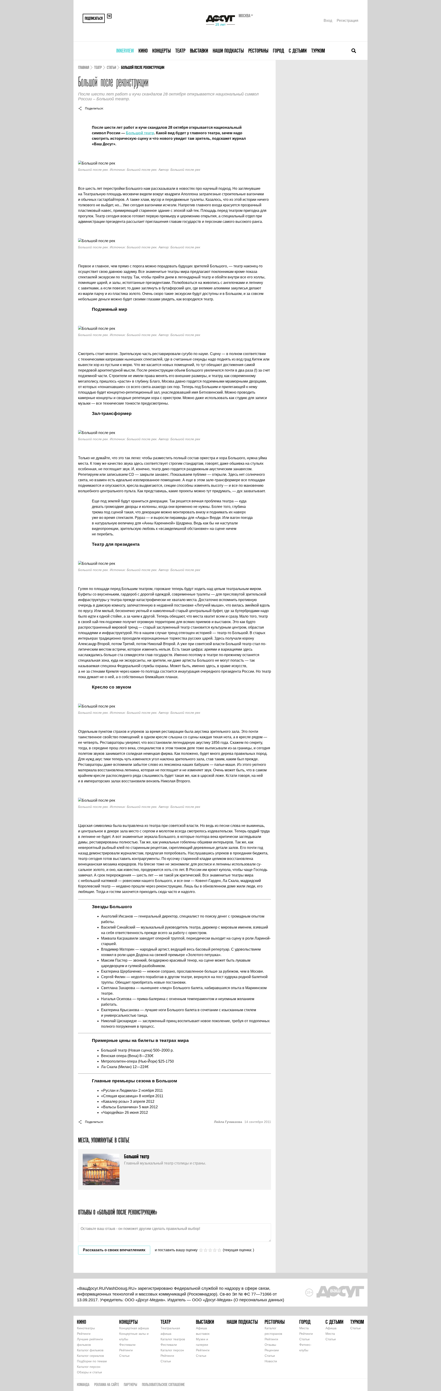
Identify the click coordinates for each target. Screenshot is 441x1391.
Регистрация (347, 20)
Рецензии (272, 1350)
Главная (83, 67)
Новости (271, 1361)
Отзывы (270, 1344)
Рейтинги (83, 1333)
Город (278, 50)
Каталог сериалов (90, 1355)
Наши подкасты (228, 50)
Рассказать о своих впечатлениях (114, 1250)
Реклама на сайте (106, 1384)
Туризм (318, 50)
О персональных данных (259, 1300)
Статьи (111, 67)
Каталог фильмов (90, 1350)
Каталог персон (88, 1367)
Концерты (161, 50)
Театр (180, 50)
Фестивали (127, 1344)
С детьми (298, 50)
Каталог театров (173, 1339)
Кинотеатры (86, 1328)
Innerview (125, 50)
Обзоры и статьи (89, 1372)
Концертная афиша (134, 1328)
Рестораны (258, 50)
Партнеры (130, 1384)
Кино (143, 50)
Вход (328, 20)
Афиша (330, 1328)
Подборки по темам (92, 1361)
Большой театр (140, 133)
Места (304, 1328)
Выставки (199, 50)
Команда (83, 1384)
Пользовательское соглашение (163, 1384)
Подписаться (94, 18)
